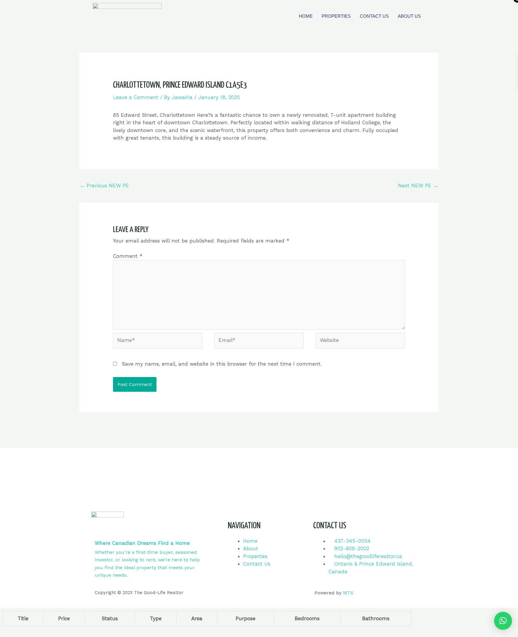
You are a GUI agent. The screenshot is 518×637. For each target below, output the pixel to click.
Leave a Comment (135, 97)
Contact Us (374, 16)
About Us (409, 16)
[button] (503, 621)
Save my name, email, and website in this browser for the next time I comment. (222, 364)
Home (306, 16)
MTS (348, 593)
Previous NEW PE (104, 186)
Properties (336, 16)
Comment (127, 256)
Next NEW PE (418, 186)
